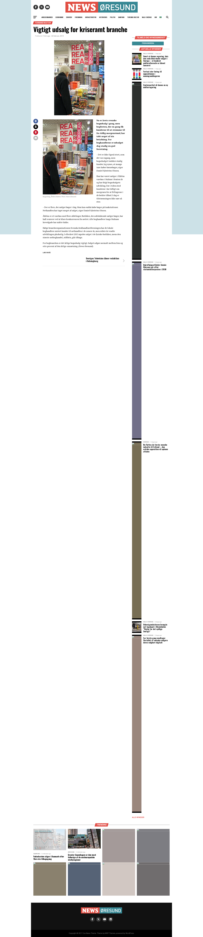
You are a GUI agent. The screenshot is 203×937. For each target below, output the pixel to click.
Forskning (78, 17)
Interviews (103, 17)
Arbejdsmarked (47, 17)
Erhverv (69, 17)
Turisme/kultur (133, 17)
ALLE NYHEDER (138, 817)
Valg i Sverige (147, 17)
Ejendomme (59, 17)
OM (155, 17)
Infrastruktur (90, 17)
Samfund (121, 17)
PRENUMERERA (148, 43)
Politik (112, 17)
